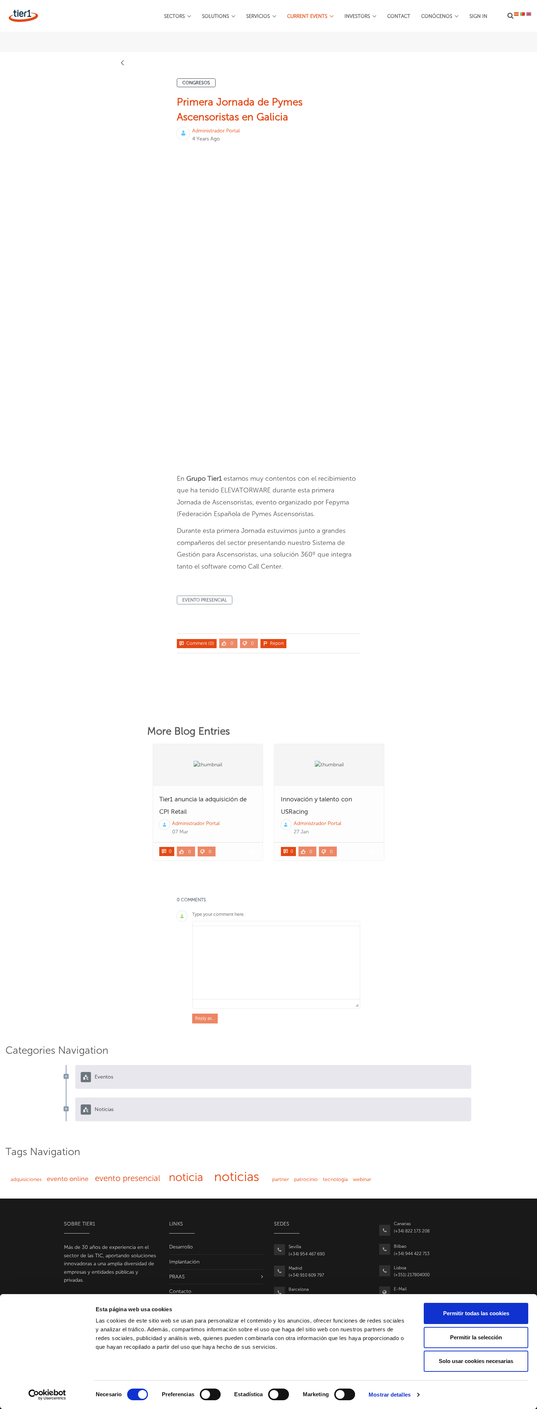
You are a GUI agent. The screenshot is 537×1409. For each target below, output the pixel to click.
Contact (398, 16)
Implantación (184, 1262)
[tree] (268, 1093)
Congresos (196, 82)
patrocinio (306, 1179)
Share (352, 643)
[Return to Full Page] (122, 62)
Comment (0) (200, 643)
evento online (67, 1178)
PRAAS (177, 1277)
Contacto (180, 1291)
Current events (307, 16)
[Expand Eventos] (66, 1077)
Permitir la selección (476, 1337)
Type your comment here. (218, 914)
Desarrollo (181, 1247)
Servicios (258, 16)
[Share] (251, 851)
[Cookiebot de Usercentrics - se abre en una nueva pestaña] (47, 1394)
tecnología (335, 1179)
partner (280, 1179)
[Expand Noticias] (66, 1109)
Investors (357, 16)
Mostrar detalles (390, 1394)
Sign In (478, 16)
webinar (362, 1179)
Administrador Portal (216, 130)
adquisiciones (26, 1179)
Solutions (215, 16)
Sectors (174, 16)
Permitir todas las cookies (476, 1313)
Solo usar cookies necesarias (476, 1361)
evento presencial (204, 600)
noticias (236, 1177)
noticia (186, 1177)
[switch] (210, 1394)
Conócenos (436, 16)
